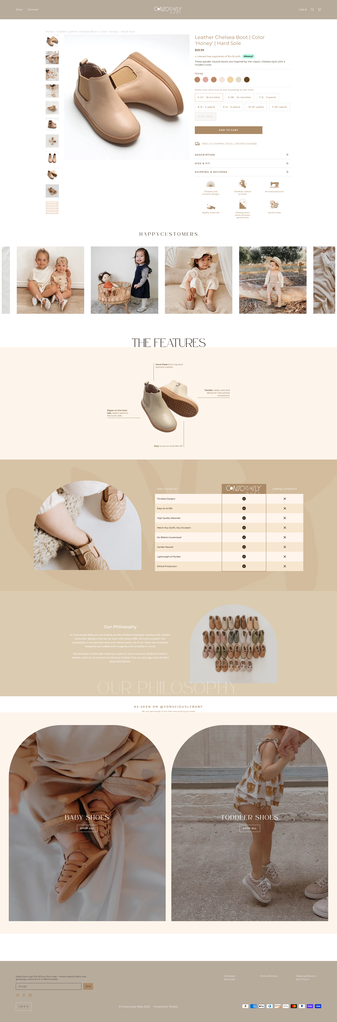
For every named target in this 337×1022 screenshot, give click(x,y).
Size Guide (229, 979)
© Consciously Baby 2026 (134, 1006)
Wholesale (229, 976)
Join (88, 986)
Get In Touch (302, 979)
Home (50, 31)
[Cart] (319, 9)
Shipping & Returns (306, 976)
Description (205, 154)
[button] (19, 9)
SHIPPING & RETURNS (211, 171)
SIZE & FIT (202, 163)
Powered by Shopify (165, 1006)
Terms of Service (268, 976)
